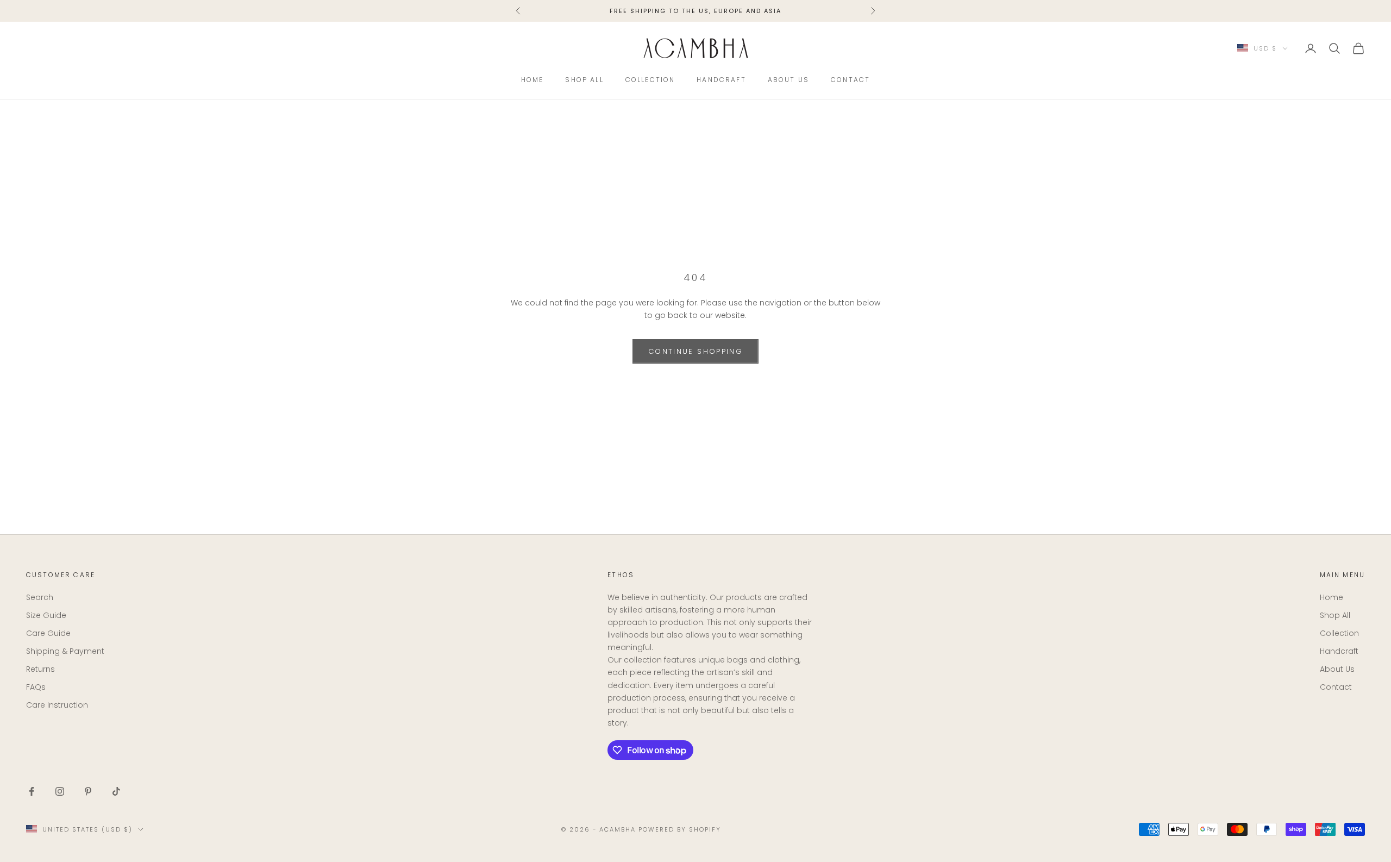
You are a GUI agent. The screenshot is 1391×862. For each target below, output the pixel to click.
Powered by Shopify (679, 829)
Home (532, 79)
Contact (850, 79)
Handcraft (721, 79)
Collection (650, 79)
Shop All (584, 79)
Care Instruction (57, 704)
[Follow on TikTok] (116, 791)
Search (39, 597)
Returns (40, 669)
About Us (788, 79)
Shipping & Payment (65, 651)
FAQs (36, 687)
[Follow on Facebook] (31, 791)
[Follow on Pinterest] (88, 791)
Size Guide (46, 615)
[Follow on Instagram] (59, 791)
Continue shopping (695, 351)
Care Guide (48, 633)
